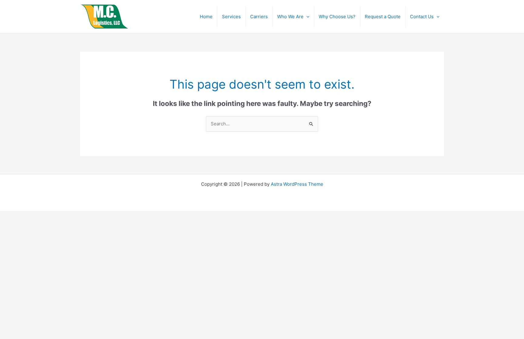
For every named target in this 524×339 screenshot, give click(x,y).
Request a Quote (383, 16)
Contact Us (422, 16)
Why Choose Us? (337, 16)
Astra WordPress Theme (297, 184)
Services (231, 16)
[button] (306, 16)
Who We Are (290, 16)
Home (206, 16)
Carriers (259, 16)
